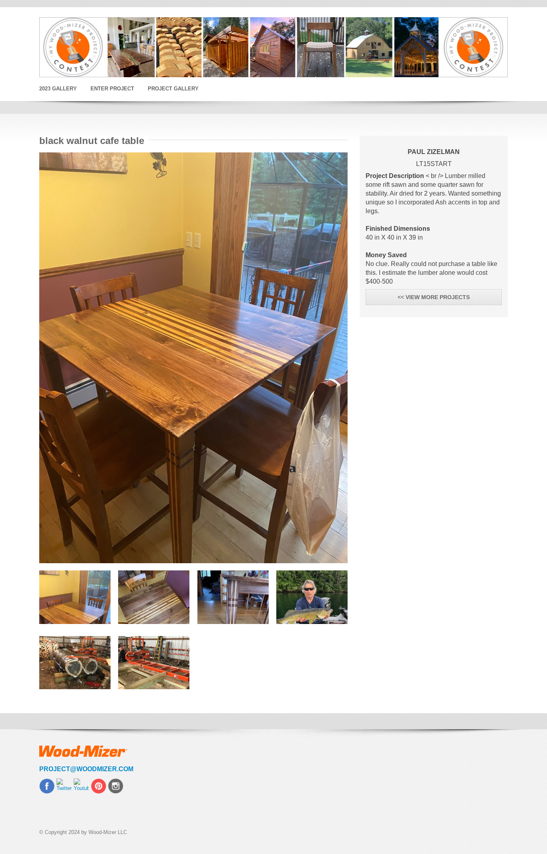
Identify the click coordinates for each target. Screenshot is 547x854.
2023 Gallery (58, 89)
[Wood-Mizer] (273, 47)
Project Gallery (173, 89)
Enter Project (112, 89)
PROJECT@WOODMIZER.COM (86, 769)
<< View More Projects (434, 297)
